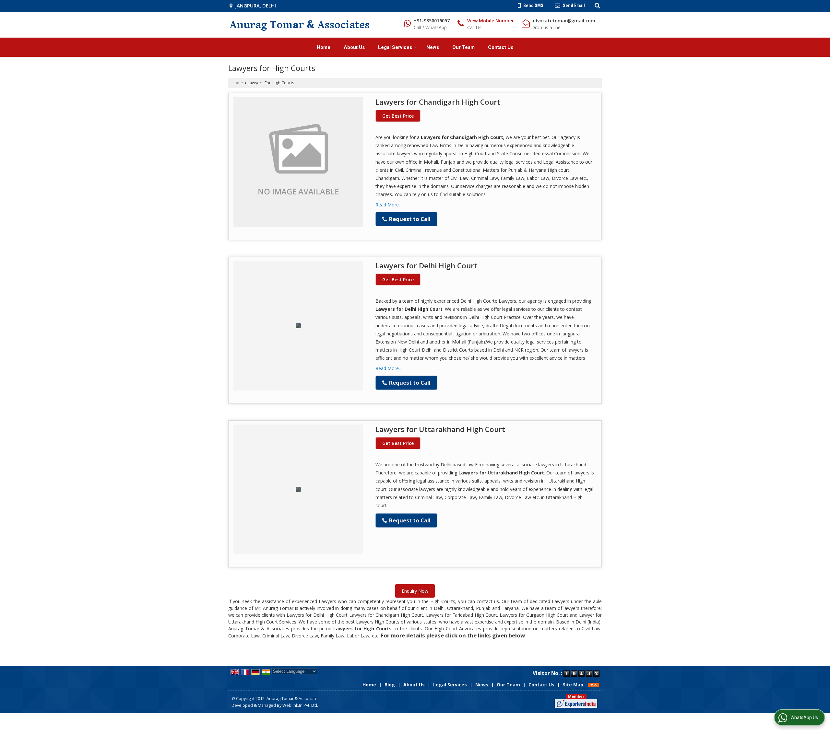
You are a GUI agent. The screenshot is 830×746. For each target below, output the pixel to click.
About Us (354, 47)
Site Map (573, 685)
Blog (390, 685)
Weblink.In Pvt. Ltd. (300, 705)
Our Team (463, 47)
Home (323, 47)
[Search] (596, 5)
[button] (490, 20)
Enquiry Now (415, 591)
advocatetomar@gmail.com (563, 20)
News (432, 47)
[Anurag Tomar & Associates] (299, 24)
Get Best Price (398, 116)
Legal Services (395, 47)
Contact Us (500, 47)
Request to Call (409, 219)
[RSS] (593, 685)
